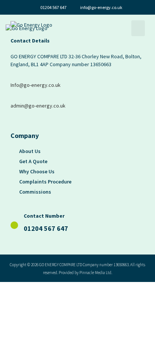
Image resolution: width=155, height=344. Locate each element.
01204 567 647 (46, 228)
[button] (138, 28)
